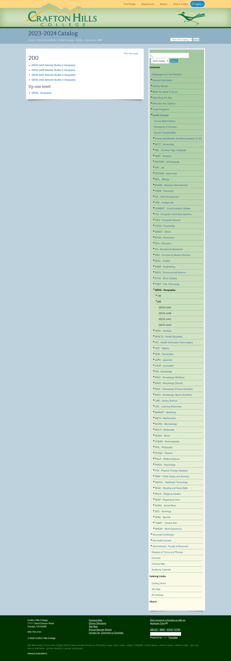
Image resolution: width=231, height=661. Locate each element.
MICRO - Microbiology (166, 423)
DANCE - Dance (163, 231)
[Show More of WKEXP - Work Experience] (154, 528)
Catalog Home (159, 583)
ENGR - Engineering (165, 266)
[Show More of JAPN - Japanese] (154, 359)
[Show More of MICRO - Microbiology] (154, 423)
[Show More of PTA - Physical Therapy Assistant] (154, 470)
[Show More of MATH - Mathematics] (154, 417)
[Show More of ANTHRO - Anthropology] (154, 161)
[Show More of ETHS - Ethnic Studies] (154, 277)
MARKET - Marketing (165, 412)
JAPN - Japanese (163, 359)
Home (31, 39)
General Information (163, 80)
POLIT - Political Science (167, 458)
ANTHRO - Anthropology (167, 161)
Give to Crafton (180, 4)
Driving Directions (97, 623)
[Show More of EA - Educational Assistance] (154, 248)
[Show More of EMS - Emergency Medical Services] (154, 254)
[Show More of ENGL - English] (154, 260)
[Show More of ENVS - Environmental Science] (154, 272)
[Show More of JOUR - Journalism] (154, 365)
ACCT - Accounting (164, 144)
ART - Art (159, 167)
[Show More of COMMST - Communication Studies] (154, 207)
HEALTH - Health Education (168, 336)
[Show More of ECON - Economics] (154, 237)
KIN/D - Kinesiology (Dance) (169, 383)
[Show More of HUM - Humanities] (154, 353)
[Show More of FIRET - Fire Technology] (154, 283)
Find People (129, 4)
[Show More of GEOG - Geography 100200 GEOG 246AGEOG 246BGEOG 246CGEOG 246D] (154, 289)
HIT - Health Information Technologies (174, 342)
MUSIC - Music (162, 435)
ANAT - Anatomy (163, 155)
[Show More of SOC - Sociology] (154, 510)
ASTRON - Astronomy (166, 173)
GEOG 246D (165, 324)
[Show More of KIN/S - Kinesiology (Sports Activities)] (154, 394)
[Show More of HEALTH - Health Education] (154, 336)
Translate (173, 637)
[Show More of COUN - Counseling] (154, 225)
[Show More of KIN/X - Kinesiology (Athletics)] (154, 376)
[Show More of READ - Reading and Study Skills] (154, 487)
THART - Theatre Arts (166, 522)
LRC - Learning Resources (168, 406)
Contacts (156, 557)
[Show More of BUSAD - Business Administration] (154, 184)
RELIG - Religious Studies (168, 493)
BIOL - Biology (162, 179)
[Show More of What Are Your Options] (152, 103)
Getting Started (160, 86)
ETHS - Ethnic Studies (166, 278)
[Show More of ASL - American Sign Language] (154, 149)
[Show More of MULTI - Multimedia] (154, 429)
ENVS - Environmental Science (170, 272)
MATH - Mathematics (165, 418)
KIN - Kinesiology (163, 371)
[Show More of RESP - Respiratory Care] (154, 499)
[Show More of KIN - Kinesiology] (154, 371)
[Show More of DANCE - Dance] (154, 231)
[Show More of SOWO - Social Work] (154, 505)
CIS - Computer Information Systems (173, 214)
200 (159, 301)
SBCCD (154, 629)
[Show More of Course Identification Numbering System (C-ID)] (154, 138)
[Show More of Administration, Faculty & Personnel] (152, 545)
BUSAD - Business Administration (171, 185)
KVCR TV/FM (173, 629)
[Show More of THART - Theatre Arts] (154, 522)
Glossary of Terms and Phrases (167, 552)
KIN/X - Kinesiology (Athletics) (169, 377)
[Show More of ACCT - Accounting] (154, 143)
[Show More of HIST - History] (154, 347)
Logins (198, 4)
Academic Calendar (161, 569)
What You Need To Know (165, 91)
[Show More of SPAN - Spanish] (154, 516)
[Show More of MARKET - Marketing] (154, 411)
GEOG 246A (165, 307)
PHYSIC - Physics (163, 453)
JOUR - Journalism (164, 365)
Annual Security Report (100, 629)
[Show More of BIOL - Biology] (154, 178)
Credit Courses (65, 39)
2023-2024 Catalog (46, 39)
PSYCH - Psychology (165, 464)
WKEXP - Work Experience (168, 528)
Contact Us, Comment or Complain (106, 632)
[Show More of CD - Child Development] (154, 196)
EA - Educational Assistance (169, 249)
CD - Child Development (167, 196)
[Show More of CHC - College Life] (154, 202)
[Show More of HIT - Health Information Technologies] (154, 341)
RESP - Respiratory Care (167, 499)
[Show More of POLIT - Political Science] (154, 458)
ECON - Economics (164, 237)
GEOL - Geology (163, 330)
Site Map (156, 589)
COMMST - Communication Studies (172, 208)
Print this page (131, 53)
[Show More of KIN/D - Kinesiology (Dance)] (154, 382)
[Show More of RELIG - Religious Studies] (154, 493)
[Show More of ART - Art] (154, 167)
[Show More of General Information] (152, 79)
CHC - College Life (164, 202)
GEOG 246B (165, 313)
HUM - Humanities (164, 354)
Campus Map (158, 563)
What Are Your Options (164, 103)
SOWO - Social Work (165, 505)
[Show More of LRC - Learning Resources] (154, 406)
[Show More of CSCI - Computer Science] (154, 219)
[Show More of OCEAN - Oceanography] (154, 441)
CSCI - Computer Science (168, 220)
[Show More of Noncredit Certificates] (152, 534)
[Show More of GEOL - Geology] (154, 330)
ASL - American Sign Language (170, 150)
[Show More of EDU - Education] (154, 242)
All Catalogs (157, 594)
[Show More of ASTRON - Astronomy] (154, 173)
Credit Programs (161, 109)
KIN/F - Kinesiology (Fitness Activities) (174, 388)
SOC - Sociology (163, 511)
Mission (164, 4)
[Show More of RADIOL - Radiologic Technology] (154, 481)
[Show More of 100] (156, 295)
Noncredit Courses (162, 540)
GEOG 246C (165, 319)
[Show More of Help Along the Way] (152, 97)
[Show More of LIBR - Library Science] (154, 400)
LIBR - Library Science (166, 400)
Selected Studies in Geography (53, 65)
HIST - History (162, 348)
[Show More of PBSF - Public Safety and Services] (154, 475)
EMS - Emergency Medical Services (172, 254)
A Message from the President (167, 74)
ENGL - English (162, 260)
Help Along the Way (162, 97)
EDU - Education (163, 243)
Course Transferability (165, 132)
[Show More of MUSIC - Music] (154, 435)
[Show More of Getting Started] (152, 85)
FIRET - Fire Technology (167, 284)
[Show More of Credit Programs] (152, 108)
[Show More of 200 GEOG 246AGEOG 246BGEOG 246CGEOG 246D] (156, 301)
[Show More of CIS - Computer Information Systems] (154, 213)
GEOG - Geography (86, 39)
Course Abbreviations (164, 121)
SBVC (162, 629)
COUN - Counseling (165, 225)
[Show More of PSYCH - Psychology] (154, 464)
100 (159, 295)
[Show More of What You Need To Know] (152, 91)
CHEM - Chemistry (164, 190)
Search (174, 61)
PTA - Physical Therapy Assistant (171, 470)
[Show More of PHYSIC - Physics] (154, 452)
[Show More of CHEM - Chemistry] (154, 190)
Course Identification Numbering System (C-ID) (178, 138)
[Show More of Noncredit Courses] (152, 540)
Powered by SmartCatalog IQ (37, 653)
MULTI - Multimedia (164, 429)
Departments (147, 4)
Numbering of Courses (165, 126)
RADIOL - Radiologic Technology (171, 482)
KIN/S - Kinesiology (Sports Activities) (173, 394)
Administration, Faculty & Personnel (170, 546)
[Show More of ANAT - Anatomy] (154, 155)
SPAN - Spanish (163, 517)
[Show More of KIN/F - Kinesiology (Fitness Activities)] (154, 388)
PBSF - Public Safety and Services (172, 476)
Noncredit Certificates (163, 534)
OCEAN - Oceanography (167, 441)
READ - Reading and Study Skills (171, 488)
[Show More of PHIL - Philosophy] (154, 446)
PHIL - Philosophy (164, 447)
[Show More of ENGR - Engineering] (154, 266)
